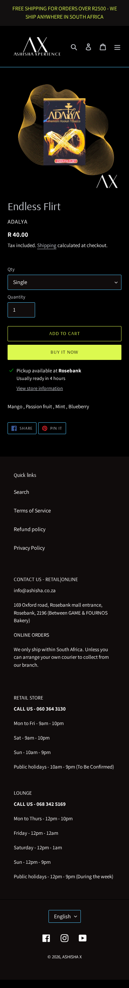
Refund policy (29, 529)
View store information (40, 388)
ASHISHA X (72, 957)
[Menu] (117, 46)
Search (21, 492)
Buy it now (64, 352)
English (62, 916)
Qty (11, 269)
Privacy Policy (29, 547)
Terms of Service (32, 510)
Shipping (46, 245)
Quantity (16, 297)
